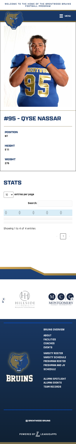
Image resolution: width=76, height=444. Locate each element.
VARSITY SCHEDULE (55, 357)
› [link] (69, 236)
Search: (32, 203)
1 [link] (63, 236)
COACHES (49, 343)
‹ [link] (56, 236)
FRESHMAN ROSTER (55, 361)
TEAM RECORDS (52, 386)
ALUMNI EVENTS (53, 382)
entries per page (24, 194)
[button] (6, 212)
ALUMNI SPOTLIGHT (55, 379)
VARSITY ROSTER (53, 353)
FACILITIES (50, 339)
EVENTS (48, 347)
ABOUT (47, 335)
